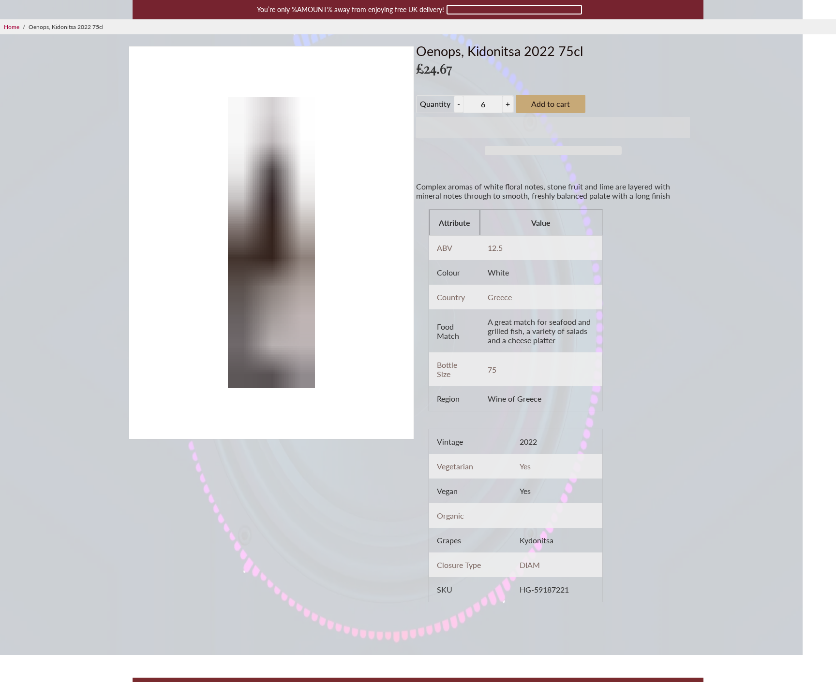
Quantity (435, 103)
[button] (553, 127)
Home (11, 26)
